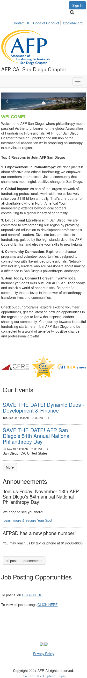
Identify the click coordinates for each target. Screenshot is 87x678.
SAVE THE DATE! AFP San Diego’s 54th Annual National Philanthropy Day (37, 435)
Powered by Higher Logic (44, 676)
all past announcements (24, 560)
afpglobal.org (73, 23)
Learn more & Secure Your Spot (27, 520)
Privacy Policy (43, 653)
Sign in (77, 5)
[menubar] (49, 22)
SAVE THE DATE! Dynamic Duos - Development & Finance (43, 407)
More (10, 467)
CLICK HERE (32, 594)
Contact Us (21, 23)
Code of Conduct (46, 23)
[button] (7, 101)
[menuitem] (22, 22)
